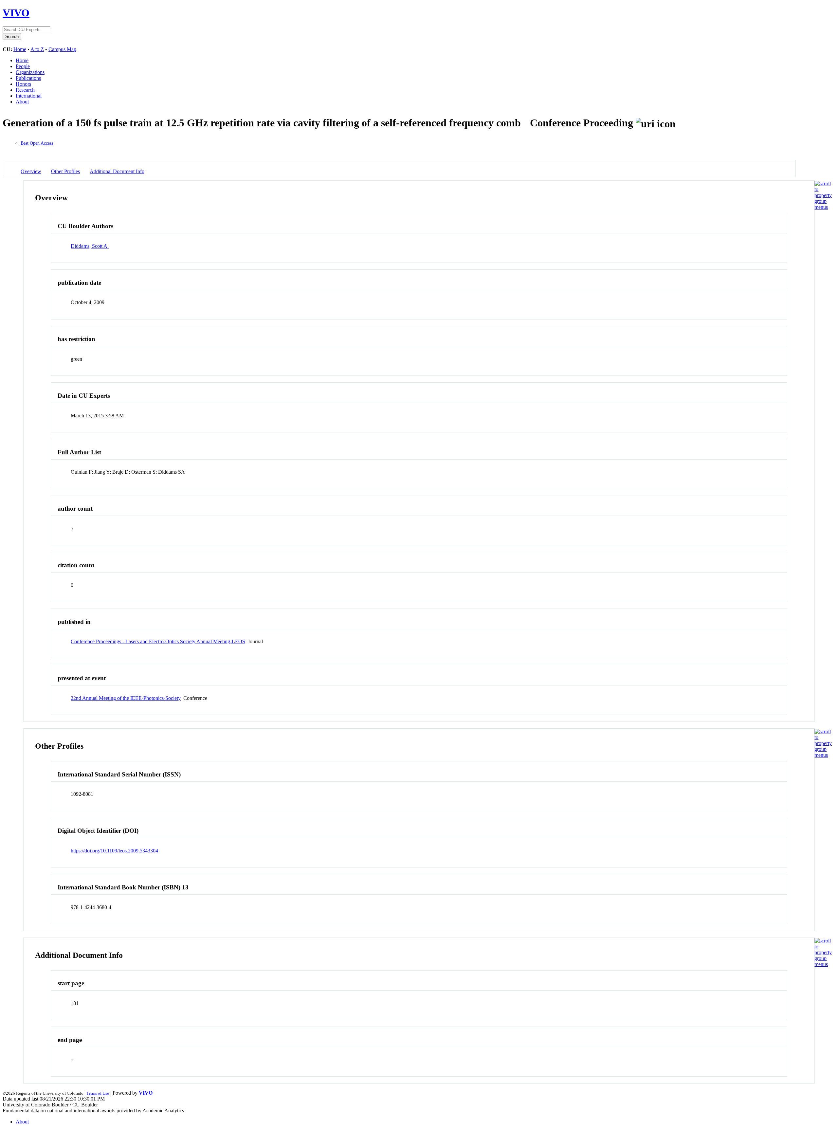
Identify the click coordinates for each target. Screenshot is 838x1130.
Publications (28, 78)
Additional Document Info (117, 171)
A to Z (37, 49)
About (22, 101)
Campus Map (62, 49)
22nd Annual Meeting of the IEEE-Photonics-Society (126, 698)
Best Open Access (37, 143)
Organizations (30, 72)
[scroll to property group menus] (823, 207)
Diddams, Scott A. (90, 246)
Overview (31, 171)
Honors (23, 84)
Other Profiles (65, 171)
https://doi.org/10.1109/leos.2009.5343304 (114, 850)
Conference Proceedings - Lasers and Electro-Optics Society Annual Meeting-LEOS (158, 641)
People (23, 66)
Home (19, 49)
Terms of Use (97, 1093)
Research (25, 90)
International (29, 96)
